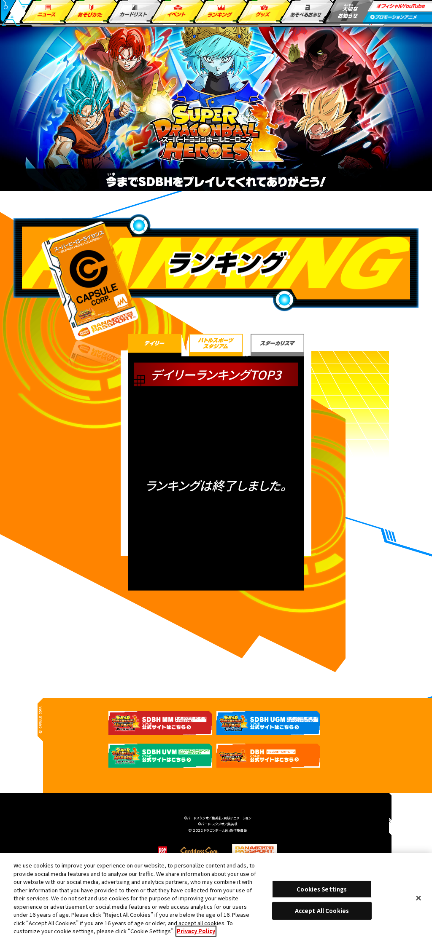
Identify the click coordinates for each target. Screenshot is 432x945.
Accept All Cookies (322, 911)
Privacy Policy (196, 931)
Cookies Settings (322, 889)
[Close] (418, 898)
